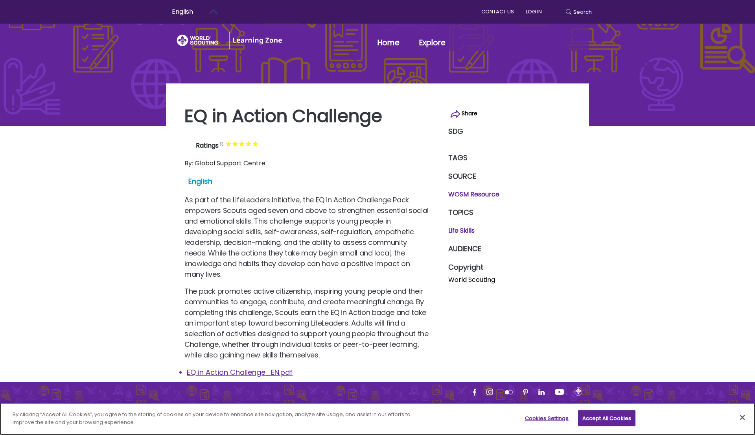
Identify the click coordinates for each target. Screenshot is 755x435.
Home (389, 42)
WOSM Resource (473, 194)
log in (534, 11)
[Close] (742, 417)
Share (468, 113)
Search (582, 12)
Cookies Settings (547, 418)
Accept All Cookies (606, 418)
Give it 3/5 (242, 143)
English (182, 11)
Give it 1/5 (228, 143)
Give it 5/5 (255, 143)
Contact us (497, 11)
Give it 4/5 (248, 143)
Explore (432, 42)
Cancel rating (222, 143)
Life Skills (461, 230)
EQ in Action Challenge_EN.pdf (240, 372)
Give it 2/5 (235, 143)
